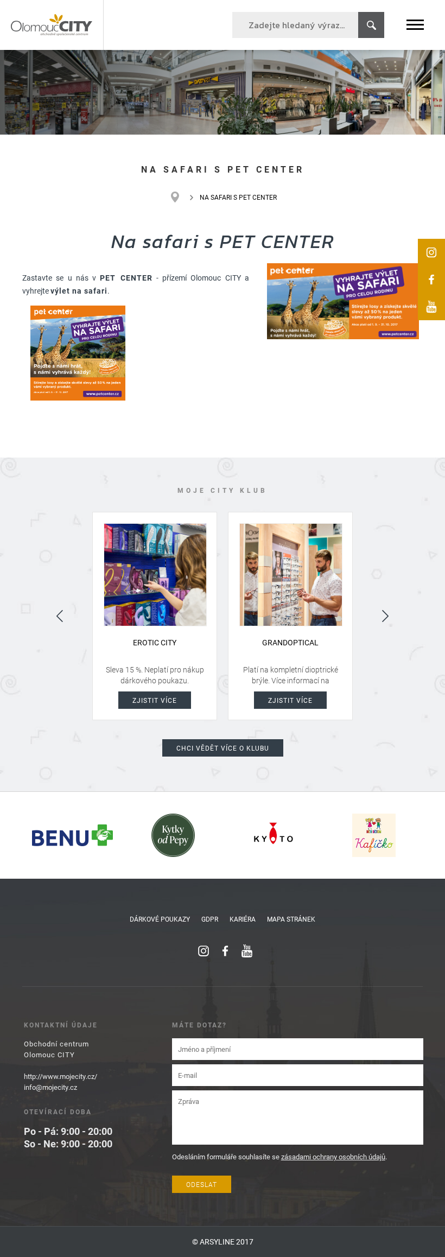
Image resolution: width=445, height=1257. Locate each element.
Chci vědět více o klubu (222, 748)
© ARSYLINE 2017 (222, 1241)
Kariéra (243, 919)
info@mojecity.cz (50, 1087)
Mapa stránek (291, 919)
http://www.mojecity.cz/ (60, 1076)
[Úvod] (180, 197)
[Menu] (415, 25)
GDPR (209, 919)
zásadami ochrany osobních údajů (333, 1156)
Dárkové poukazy (160, 919)
